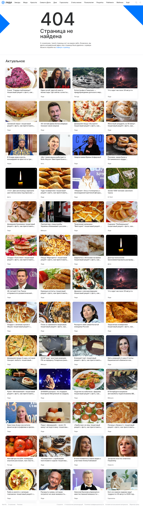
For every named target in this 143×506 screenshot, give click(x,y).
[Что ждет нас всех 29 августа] (121, 284)
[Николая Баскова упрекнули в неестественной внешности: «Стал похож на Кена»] (88, 485)
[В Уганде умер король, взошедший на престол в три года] (21, 150)
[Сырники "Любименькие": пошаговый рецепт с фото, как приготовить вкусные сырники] (121, 217)
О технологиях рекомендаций (74, 504)
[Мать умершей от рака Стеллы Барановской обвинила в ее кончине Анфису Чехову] (121, 351)
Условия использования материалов (116, 504)
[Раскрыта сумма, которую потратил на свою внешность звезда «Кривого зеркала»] (54, 485)
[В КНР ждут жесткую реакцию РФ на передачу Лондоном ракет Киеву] (54, 351)
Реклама (19, 504)
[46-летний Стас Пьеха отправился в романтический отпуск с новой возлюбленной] (21, 284)
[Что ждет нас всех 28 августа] (121, 83)
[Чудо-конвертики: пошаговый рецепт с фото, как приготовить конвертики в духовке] (54, 183)
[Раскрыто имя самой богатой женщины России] (88, 317)
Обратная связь (134, 504)
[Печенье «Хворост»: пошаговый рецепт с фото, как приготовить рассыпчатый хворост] (121, 418)
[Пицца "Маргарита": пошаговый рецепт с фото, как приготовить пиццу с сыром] (54, 250)
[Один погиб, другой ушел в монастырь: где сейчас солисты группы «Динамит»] (54, 83)
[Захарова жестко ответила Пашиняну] (121, 451)
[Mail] (3, 2)
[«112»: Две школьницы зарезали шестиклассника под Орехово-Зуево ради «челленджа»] (21, 183)
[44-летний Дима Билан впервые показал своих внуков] (54, 116)
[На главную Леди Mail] (8, 2)
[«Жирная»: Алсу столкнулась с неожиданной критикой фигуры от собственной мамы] (88, 183)
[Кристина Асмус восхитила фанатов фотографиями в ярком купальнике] (21, 418)
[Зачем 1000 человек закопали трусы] (121, 183)
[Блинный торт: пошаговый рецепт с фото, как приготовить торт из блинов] (88, 351)
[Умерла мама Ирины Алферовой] (88, 150)
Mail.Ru (4, 504)
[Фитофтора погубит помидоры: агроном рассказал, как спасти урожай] (21, 451)
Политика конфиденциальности (94, 504)
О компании (11, 504)
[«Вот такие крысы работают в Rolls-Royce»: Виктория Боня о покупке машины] (54, 150)
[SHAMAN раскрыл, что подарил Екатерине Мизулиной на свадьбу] (54, 384)
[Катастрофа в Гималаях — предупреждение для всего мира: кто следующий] (88, 83)
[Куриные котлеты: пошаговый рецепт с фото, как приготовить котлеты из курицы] (54, 284)
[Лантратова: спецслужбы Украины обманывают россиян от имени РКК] (54, 217)
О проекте (60, 504)
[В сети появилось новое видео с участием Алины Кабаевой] (88, 451)
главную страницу (63, 47)
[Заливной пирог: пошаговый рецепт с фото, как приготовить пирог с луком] (21, 116)
